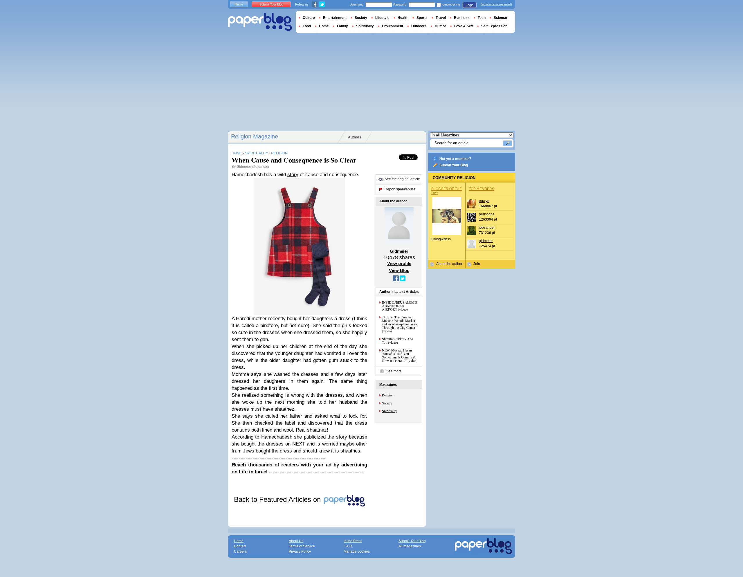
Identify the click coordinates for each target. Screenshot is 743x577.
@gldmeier (260, 167)
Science (500, 18)
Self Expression (494, 26)
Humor (440, 26)
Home (239, 4)
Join (476, 264)
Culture (309, 18)
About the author (449, 264)
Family (342, 26)
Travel (441, 18)
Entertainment (335, 18)
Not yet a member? (455, 159)
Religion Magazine (254, 136)
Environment (392, 26)
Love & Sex (463, 26)
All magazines (409, 546)
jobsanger (487, 228)
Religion (388, 395)
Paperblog (260, 22)
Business (462, 18)
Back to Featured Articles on (278, 499)
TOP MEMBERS (481, 189)
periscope (487, 214)
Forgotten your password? (496, 4)
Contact (240, 546)
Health (403, 18)
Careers (240, 551)
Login (469, 5)
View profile (399, 263)
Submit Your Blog (453, 165)
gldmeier (486, 241)
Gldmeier (244, 167)
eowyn (484, 201)
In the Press (353, 541)
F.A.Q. (348, 546)
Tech (482, 18)
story (292, 174)
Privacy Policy (300, 551)
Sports (422, 18)
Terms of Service (302, 546)
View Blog (399, 270)
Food (307, 26)
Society (387, 403)
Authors (354, 137)
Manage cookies (357, 551)
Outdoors (419, 26)
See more (394, 371)
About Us (296, 541)
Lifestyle (382, 18)
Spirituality (389, 410)
